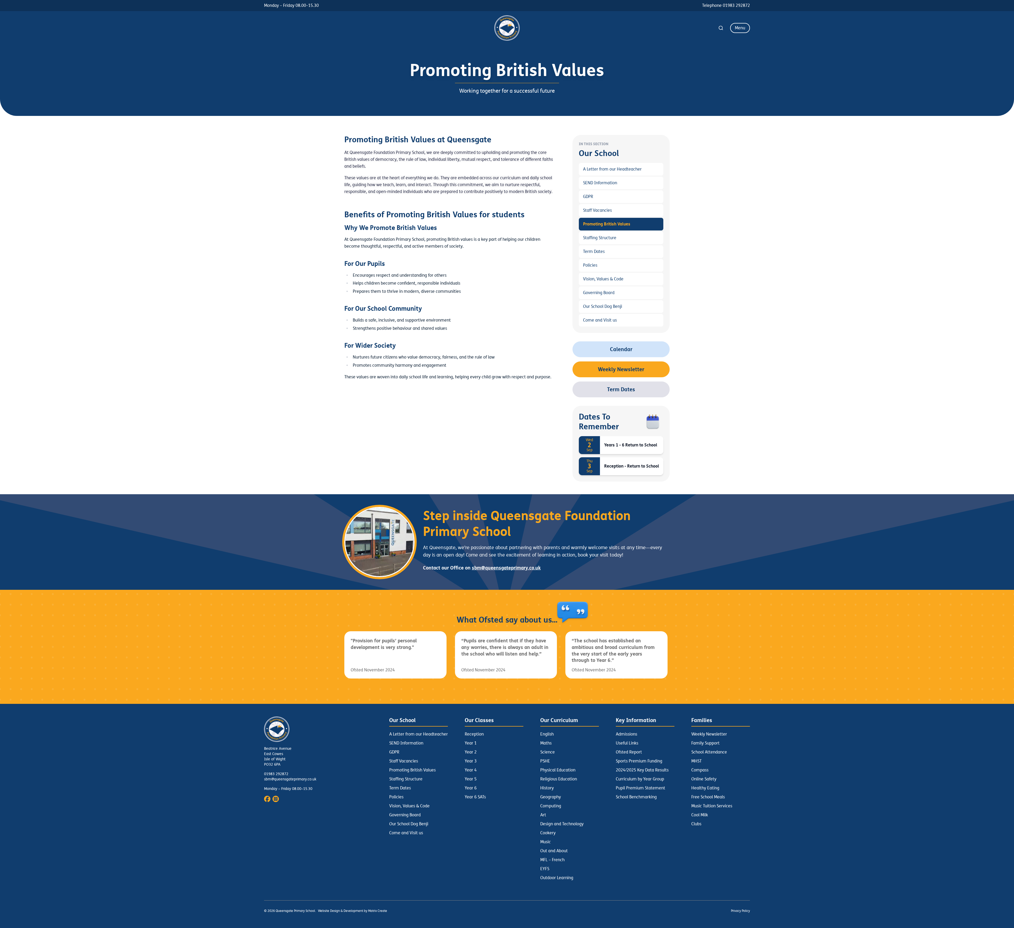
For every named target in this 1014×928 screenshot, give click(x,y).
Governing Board (598, 292)
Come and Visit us (600, 320)
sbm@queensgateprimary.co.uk (290, 779)
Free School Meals (708, 797)
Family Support (705, 743)
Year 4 (471, 770)
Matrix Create (377, 911)
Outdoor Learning (556, 877)
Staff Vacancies (597, 210)
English (547, 734)
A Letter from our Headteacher (612, 169)
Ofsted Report (629, 752)
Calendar (621, 349)
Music (545, 842)
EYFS (544, 869)
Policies (590, 265)
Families (701, 720)
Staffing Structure (599, 238)
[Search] (721, 28)
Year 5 (471, 779)
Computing (550, 806)
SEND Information (600, 183)
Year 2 (471, 752)
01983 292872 (276, 774)
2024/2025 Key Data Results (642, 770)
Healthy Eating (705, 788)
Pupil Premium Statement (640, 788)
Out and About (554, 851)
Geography (550, 797)
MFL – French (552, 860)
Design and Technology (562, 824)
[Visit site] (267, 799)
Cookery (548, 833)
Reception (474, 734)
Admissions (626, 734)
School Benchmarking (636, 797)
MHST (696, 761)
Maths (546, 743)
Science (547, 752)
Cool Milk (699, 815)
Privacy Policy (740, 911)
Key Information (636, 720)
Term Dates (594, 251)
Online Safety (703, 779)
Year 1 (471, 743)
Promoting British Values (606, 224)
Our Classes (479, 720)
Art (543, 815)
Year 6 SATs (475, 797)
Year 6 (471, 788)
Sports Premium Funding (639, 761)
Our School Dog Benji (602, 306)
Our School (402, 720)
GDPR (588, 196)
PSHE (545, 761)
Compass (699, 770)
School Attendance (709, 752)
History (547, 788)
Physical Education (557, 770)
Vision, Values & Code (603, 279)
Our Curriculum (559, 720)
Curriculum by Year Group (640, 779)
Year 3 (471, 761)
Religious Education (558, 779)
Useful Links (627, 743)
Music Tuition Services (711, 806)
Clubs (696, 824)
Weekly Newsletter (621, 369)
